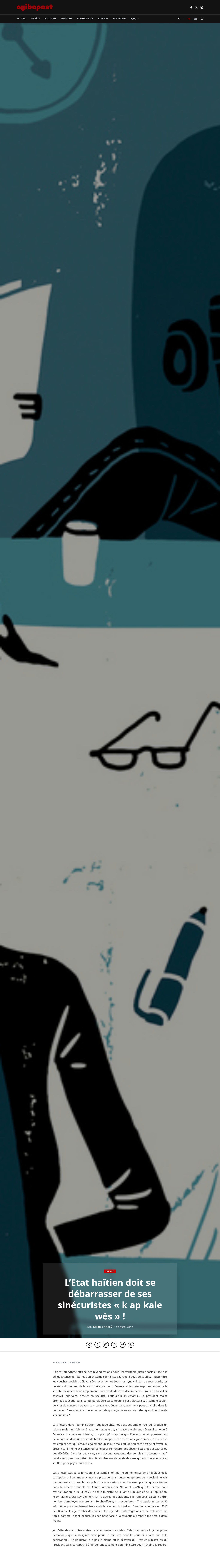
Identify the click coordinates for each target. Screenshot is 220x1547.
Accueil (21, 18)
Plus (133, 18)
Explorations (85, 18)
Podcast (103, 18)
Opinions (66, 18)
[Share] (89, 1345)
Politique (50, 18)
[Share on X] (131, 1345)
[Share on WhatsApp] (114, 1345)
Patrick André (102, 1326)
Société (35, 18)
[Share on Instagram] (106, 1345)
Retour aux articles (68, 1362)
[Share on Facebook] (97, 1345)
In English (119, 18)
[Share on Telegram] (123, 1345)
